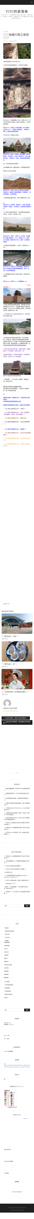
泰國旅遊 (6, 971)
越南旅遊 (6, 974)
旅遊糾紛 (6, 961)
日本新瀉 (6, 968)
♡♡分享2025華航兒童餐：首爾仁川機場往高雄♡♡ (17, 880)
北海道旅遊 (7, 945)
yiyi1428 (6, 41)
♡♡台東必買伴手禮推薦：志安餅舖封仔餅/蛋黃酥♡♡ (16, 722)
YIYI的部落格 (17, 11)
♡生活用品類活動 (8, 984)
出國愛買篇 (7, 942)
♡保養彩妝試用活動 (9, 931)
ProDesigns (20, 1210)
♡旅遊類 (6, 940)
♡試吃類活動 (7, 991)
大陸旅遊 (5, 31)
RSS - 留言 (6, 1038)
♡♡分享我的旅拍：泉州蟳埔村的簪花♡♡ (15, 692)
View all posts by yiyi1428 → (11, 711)
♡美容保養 (7, 988)
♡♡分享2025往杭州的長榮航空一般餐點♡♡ (15, 869)
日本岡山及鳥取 (8, 964)
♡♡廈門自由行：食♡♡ (9, 664)
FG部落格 (6, 1173)
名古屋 (5, 948)
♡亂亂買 (6, 928)
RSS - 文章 (6, 1035)
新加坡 (5, 958)
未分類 (5, 997)
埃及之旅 (6, 952)
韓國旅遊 (6, 977)
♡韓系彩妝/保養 (8, 994)
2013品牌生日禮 (8, 872)
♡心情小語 (7, 937)
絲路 (9, 603)
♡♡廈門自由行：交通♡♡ (10, 636)
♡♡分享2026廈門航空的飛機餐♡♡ (13, 866)
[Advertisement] (17, 538)
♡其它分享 (7, 934)
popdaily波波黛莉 (8, 1161)
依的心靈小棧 (7, 1149)
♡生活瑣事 (7, 981)
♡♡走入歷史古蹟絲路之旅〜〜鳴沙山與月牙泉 (16, 438)
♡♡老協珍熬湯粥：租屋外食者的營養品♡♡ (15, 718)
